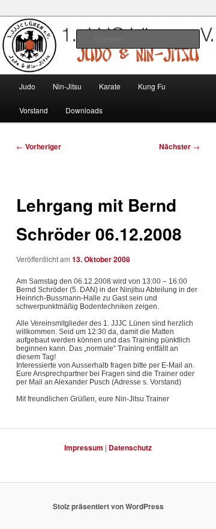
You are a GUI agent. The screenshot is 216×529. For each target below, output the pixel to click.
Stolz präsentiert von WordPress (108, 506)
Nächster (179, 146)
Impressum (83, 447)
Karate (110, 86)
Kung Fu (152, 86)
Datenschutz (130, 447)
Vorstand (33, 110)
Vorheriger (38, 146)
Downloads (84, 110)
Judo (27, 86)
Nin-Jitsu (67, 86)
